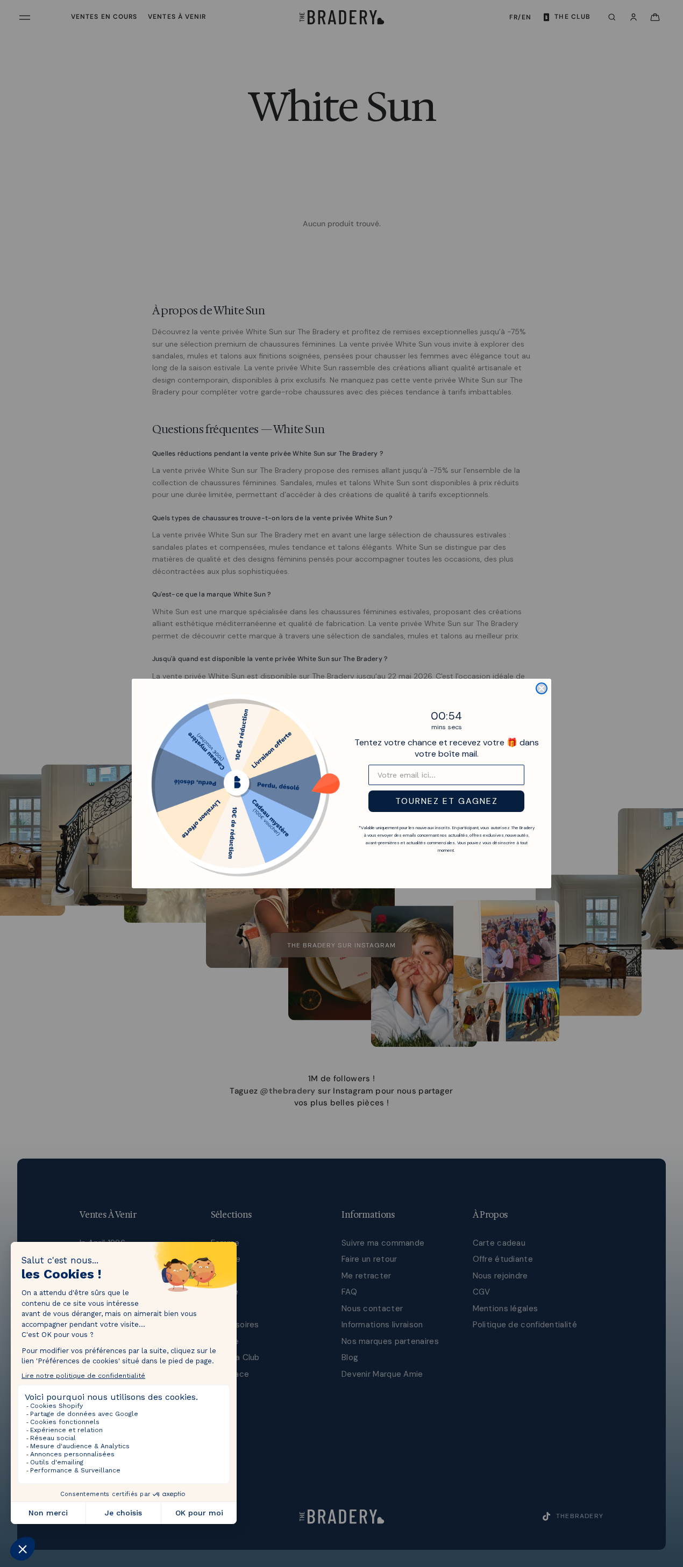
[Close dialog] (541, 688)
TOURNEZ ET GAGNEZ (446, 801)
